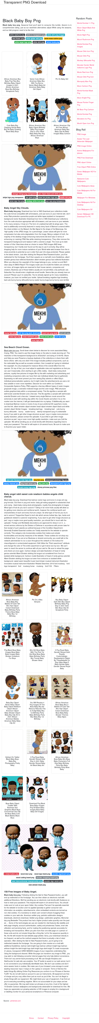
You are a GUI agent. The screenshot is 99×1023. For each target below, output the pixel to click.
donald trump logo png (26, 487)
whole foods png (53, 42)
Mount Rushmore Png (85, 39)
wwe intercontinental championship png (27, 881)
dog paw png (43, 483)
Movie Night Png (83, 35)
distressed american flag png (57, 480)
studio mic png (65, 197)
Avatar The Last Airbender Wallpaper (85, 140)
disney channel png (11, 483)
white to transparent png (36, 35)
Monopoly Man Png (84, 81)
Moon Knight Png (83, 97)
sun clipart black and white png (50, 194)
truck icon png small (50, 333)
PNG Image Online (84, 146)
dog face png (39, 480)
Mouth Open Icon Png (85, 123)
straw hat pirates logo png (48, 197)
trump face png (10, 333)
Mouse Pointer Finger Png (85, 103)
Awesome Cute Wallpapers (83, 179)
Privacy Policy (53, 1018)
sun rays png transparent (55, 201)
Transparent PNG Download (25, 2)
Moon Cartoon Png (84, 86)
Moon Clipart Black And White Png (86, 28)
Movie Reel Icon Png (85, 72)
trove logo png (37, 340)
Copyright (66, 1018)
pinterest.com (15, 1000)
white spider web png (34, 38)
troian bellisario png (30, 337)
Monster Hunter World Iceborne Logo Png (85, 66)
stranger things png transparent (24, 194)
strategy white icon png (35, 201)
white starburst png (17, 35)
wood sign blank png (42, 874)
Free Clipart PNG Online (86, 167)
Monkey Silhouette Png (86, 60)
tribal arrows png (46, 337)
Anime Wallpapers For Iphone (85, 151)
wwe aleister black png (37, 885)
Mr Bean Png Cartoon (85, 109)
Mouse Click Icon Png (85, 51)
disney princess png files (47, 487)
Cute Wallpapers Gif (84, 209)
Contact (41, 1018)
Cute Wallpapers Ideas (85, 186)
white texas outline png (53, 38)
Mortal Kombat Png (84, 114)
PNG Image (81, 134)
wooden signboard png (61, 874)
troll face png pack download (29, 333)
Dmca (31, 1018)
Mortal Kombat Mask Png (85, 91)
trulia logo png (14, 337)
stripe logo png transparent (13, 197)
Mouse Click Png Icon (85, 77)
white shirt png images (55, 35)
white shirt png (38, 42)
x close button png (11, 874)
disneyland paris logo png (60, 483)
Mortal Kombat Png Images (84, 45)
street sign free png (17, 201)
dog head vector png (28, 483)
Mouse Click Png (83, 56)
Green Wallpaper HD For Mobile (86, 172)
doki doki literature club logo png (19, 480)
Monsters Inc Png (84, 118)
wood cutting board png (25, 877)
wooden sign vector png (53, 881)
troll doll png (65, 333)
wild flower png (18, 38)
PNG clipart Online (84, 162)
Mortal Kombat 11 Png (85, 23)
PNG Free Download (85, 157)
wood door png (26, 874)
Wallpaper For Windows (86, 197)
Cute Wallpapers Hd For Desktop (86, 203)
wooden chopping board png (47, 877)
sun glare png (31, 197)
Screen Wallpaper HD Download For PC (85, 215)
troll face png (60, 337)
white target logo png (23, 42)
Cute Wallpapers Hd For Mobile (86, 191)
